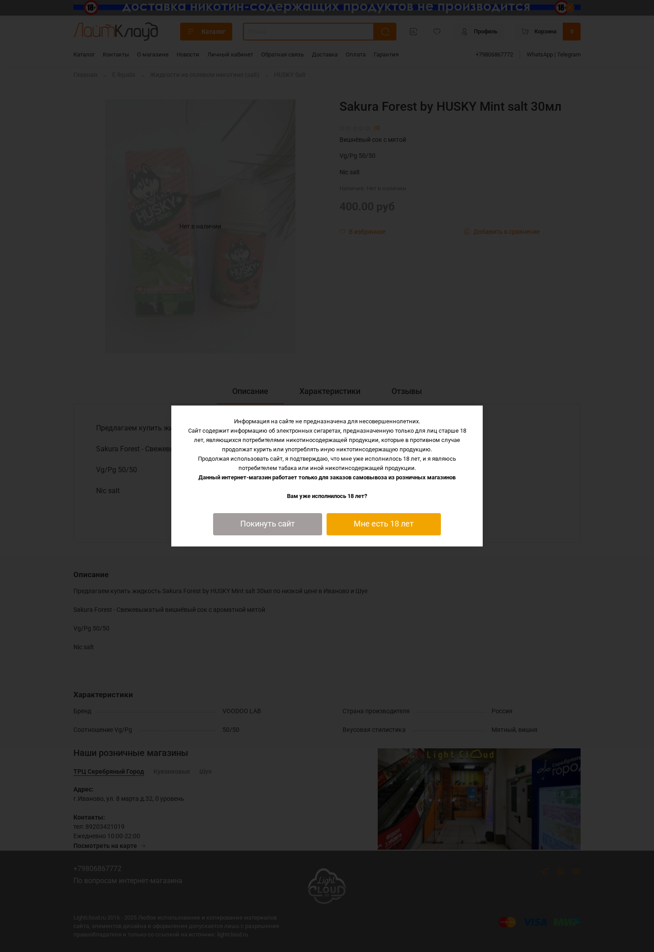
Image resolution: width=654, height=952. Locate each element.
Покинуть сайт (267, 523)
